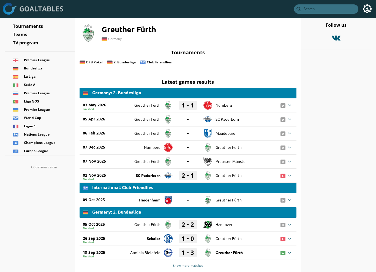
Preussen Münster (231, 161)
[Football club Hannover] (207, 222)
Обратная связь (44, 167)
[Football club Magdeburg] (207, 131)
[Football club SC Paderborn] (207, 117)
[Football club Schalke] (168, 236)
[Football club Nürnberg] (207, 103)
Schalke (153, 238)
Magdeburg (225, 133)
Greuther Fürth (147, 105)
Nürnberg (224, 105)
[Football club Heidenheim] (168, 198)
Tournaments (28, 26)
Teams (20, 34)
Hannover (224, 224)
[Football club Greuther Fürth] (168, 103)
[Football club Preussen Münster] (207, 159)
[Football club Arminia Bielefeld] (168, 250)
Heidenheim (149, 199)
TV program (25, 43)
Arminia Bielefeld (145, 252)
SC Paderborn (227, 119)
